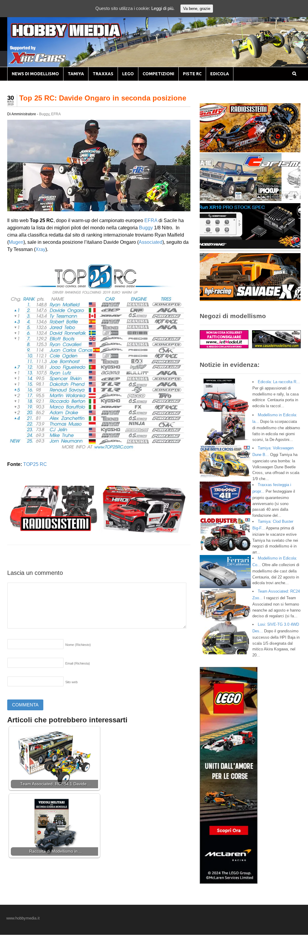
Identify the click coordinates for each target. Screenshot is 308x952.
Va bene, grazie (196, 8)
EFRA (56, 114)
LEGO (128, 73)
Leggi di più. (162, 8)
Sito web (71, 682)
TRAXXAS (103, 73)
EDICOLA (219, 73)
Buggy (44, 114)
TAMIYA (76, 73)
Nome (78, 645)
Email (77, 663)
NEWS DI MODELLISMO (35, 73)
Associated (150, 242)
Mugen (16, 242)
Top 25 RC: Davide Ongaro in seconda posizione (102, 98)
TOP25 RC (35, 464)
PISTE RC (192, 73)
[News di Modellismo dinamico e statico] (77, 36)
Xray (40, 249)
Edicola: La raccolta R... (279, 382)
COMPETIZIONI (158, 73)
